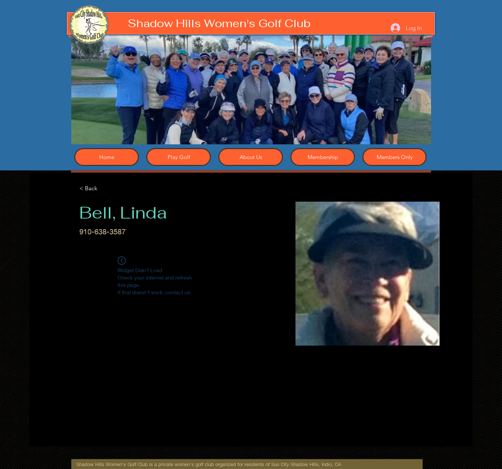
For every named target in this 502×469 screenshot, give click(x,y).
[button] (251, 89)
